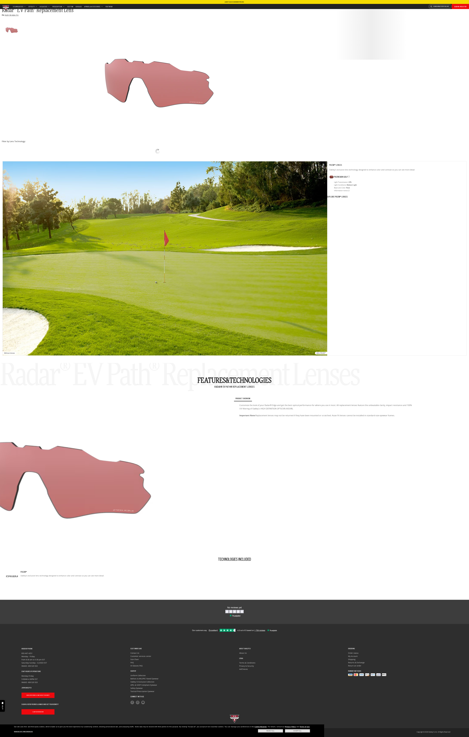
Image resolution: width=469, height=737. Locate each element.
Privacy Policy (290, 727)
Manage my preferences (23, 731)
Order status (353, 653)
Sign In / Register (460, 7)
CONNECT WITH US (137, 697)
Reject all (270, 731)
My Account (353, 656)
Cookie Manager (261, 727)
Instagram (137, 702)
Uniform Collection (138, 675)
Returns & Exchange (356, 662)
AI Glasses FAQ (136, 666)
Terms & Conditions (247, 663)
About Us (243, 653)
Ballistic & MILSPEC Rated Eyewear (144, 678)
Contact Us (134, 653)
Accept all (297, 731)
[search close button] (453, 5)
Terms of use (305, 727)
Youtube (143, 702)
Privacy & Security (246, 666)
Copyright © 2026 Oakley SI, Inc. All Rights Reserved (433, 732)
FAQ (132, 662)
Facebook (132, 702)
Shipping (351, 659)
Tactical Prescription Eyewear (142, 691)
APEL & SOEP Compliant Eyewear (143, 685)
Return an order (354, 666)
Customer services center (140, 656)
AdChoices (243, 669)
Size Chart (134, 659)
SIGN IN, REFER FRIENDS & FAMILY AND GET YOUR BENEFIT (38, 695)
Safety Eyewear (136, 688)
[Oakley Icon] (5, 6)
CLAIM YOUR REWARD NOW (38, 711)
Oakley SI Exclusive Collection (142, 682)
